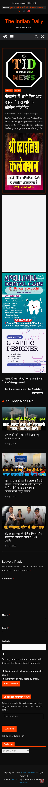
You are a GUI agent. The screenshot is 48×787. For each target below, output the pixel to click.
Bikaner (8, 90)
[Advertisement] (24, 233)
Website (6, 641)
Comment (8, 578)
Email (5, 628)
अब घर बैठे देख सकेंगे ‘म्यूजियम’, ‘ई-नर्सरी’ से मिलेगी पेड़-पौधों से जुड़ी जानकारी (24, 380)
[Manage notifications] (42, 781)
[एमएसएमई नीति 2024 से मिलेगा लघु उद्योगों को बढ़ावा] (24, 409)
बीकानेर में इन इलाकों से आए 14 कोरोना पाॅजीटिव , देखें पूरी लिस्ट (24, 391)
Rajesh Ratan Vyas (31, 113)
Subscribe (9, 728)
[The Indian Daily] (5, 36)
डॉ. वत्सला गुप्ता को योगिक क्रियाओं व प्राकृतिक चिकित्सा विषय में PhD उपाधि (23, 537)
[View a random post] (42, 36)
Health (17, 90)
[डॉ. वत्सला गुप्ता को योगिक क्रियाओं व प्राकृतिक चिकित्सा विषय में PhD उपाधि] (24, 508)
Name (6, 615)
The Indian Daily (24, 21)
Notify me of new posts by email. (22, 678)
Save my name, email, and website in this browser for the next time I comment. (22, 661)
